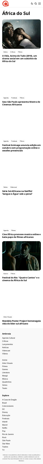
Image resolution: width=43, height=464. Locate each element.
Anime (4, 360)
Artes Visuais (7, 363)
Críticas (5, 341)
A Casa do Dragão (9, 400)
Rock (4, 437)
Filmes (4, 366)
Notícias (5, 347)
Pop (3, 431)
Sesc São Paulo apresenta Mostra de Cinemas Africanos (21, 103)
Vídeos (5, 354)
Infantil (4, 422)
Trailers (5, 447)
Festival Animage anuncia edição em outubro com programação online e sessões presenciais (21, 148)
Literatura (6, 372)
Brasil (4, 403)
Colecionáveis (7, 406)
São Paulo (6, 440)
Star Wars (6, 444)
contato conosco (29, 458)
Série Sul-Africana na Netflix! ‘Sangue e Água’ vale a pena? (17, 192)
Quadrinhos (6, 382)
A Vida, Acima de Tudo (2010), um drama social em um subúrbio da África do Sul (19, 58)
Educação (6, 415)
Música (5, 379)
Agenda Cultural (8, 338)
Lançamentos (7, 344)
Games (5, 369)
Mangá (5, 376)
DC (3, 409)
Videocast (6, 351)
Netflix (4, 428)
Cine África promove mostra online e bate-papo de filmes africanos (21, 235)
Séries (4, 385)
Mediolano (21, 460)
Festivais (5, 419)
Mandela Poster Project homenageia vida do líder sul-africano (21, 322)
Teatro (4, 388)
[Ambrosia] (5, 3)
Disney (5, 412)
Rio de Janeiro (8, 434)
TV (3, 450)
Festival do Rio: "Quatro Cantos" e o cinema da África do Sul (20, 279)
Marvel (4, 425)
